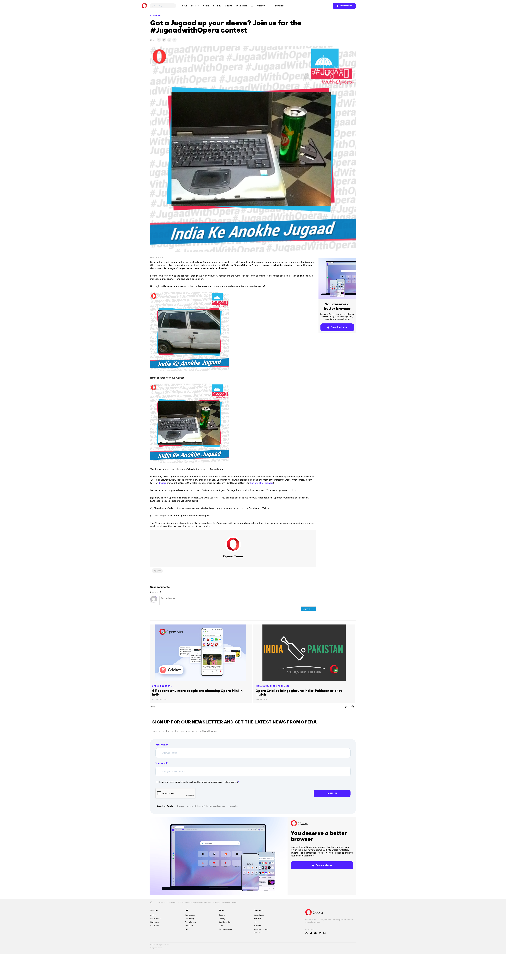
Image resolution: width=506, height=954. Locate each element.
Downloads (280, 6)
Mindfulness (241, 6)
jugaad (158, 571)
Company (258, 910)
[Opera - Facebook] (306, 933)
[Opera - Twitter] (311, 933)
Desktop (195, 6)
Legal (221, 910)
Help (187, 910)
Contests (156, 15)
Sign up (332, 793)
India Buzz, (263, 686)
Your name (161, 744)
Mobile (206, 6)
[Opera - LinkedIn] (320, 933)
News (184, 6)
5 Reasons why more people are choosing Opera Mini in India (197, 692)
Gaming (228, 6)
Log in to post (308, 609)
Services (154, 910)
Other (260, 6)
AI (252, 6)
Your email (161, 763)
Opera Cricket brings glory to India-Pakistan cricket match (299, 692)
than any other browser (261, 483)
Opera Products (162, 686)
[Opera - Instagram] (324, 933)
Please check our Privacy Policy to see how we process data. (208, 806)
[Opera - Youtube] (315, 933)
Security (217, 6)
